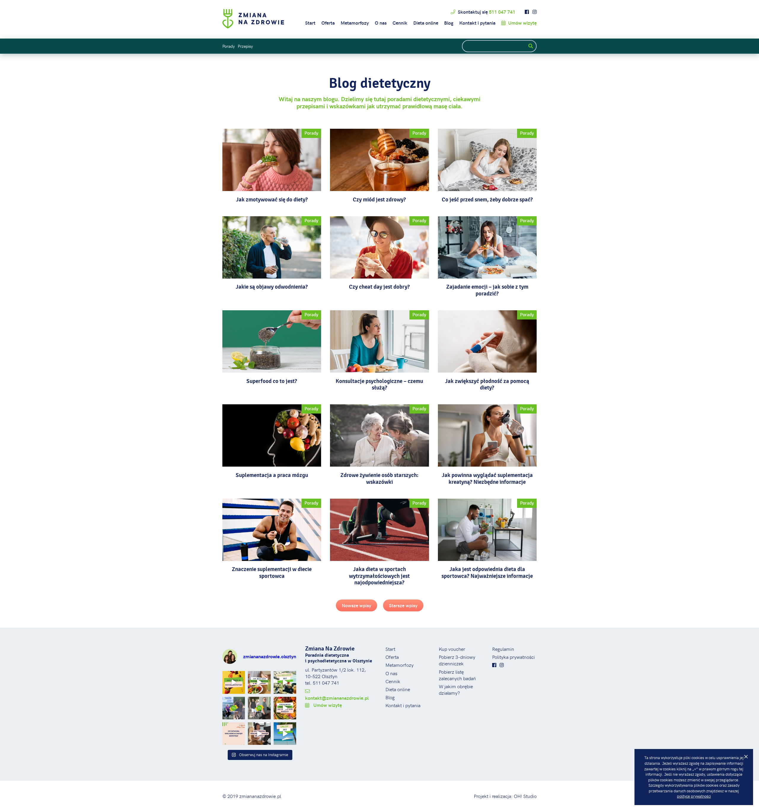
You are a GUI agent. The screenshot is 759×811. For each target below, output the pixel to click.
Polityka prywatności (513, 656)
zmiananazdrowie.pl (260, 796)
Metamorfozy (355, 23)
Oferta (328, 23)
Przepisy (245, 46)
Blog (448, 23)
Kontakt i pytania (477, 23)
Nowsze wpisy (356, 605)
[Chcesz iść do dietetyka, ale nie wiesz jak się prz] (259, 682)
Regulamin (503, 648)
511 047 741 (502, 12)
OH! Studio (525, 796)
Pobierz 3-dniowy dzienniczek (457, 660)
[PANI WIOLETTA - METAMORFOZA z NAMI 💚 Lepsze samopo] (233, 708)
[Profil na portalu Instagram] (534, 12)
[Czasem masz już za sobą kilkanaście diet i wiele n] (233, 682)
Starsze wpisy (403, 605)
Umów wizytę (522, 23)
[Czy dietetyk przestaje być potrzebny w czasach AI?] (259, 733)
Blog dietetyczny (379, 83)
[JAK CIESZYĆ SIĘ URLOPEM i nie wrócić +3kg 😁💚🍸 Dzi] (285, 733)
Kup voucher (452, 648)
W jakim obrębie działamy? (456, 689)
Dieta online (425, 23)
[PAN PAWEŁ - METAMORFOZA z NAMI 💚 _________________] (259, 708)
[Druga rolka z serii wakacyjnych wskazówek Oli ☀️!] (285, 682)
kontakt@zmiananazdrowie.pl (337, 698)
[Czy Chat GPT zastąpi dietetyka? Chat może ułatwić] (233, 733)
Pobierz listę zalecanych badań (457, 674)
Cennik (400, 23)
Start (310, 23)
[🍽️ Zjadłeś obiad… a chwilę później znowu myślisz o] (285, 708)
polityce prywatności (694, 796)
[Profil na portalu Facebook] (527, 12)
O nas (381, 23)
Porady (228, 46)
